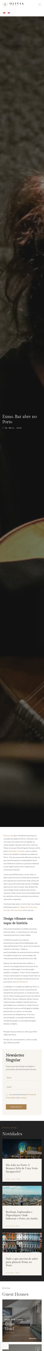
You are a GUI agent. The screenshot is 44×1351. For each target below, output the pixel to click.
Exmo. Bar (9, 835)
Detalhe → (34, 1338)
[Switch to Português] (4, 12)
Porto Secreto (31, 907)
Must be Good (16, 910)
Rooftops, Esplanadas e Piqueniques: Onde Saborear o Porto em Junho (22, 1215)
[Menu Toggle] (39, 4)
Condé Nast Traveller (16, 851)
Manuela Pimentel (20, 982)
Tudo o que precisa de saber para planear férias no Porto (22, 1262)
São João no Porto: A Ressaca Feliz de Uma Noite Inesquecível (22, 1168)
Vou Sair (7, 910)
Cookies (23, 1097)
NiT (18, 907)
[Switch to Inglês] (9, 12)
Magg (22, 907)
